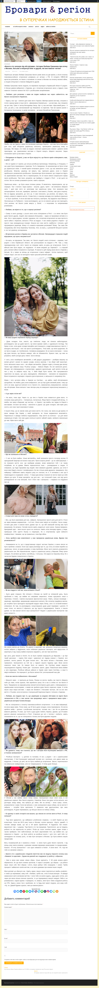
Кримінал (72, 175)
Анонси (30, 26)
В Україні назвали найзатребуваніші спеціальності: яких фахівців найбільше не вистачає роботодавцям (81, 143)
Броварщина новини (75, 159)
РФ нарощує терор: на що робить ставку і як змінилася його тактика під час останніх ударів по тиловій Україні (82, 122)
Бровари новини (74, 157)
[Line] (42, 891)
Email (6, 938)
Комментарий (8, 907)
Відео (42, 26)
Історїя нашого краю (20, 26)
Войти (38, 1)
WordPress (30, 982)
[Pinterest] (24, 891)
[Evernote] (54, 891)
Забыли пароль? (47, 1)
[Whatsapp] (27, 891)
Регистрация (56, 1)
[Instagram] (48, 891)
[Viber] (36, 891)
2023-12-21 (14, 71)
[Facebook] (14, 891)
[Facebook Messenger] (30, 891)
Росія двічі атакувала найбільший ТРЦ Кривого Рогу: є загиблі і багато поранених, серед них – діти (81, 87)
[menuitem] (1, 1)
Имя (5, 929)
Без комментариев (23, 71)
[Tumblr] (45, 891)
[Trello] (33, 891)
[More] (57, 891)
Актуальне (7, 63)
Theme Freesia (24, 982)
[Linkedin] (20, 891)
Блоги (37, 26)
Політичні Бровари (75, 161)
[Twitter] (17, 891)
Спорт (71, 171)
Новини (7, 26)
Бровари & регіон (9, 983)
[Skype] (39, 891)
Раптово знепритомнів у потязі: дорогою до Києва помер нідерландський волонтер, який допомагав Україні (82, 79)
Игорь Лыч (7, 71)
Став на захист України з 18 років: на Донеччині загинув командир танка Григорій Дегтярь (81, 114)
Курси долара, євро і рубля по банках (77, 209)
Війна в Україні (50, 26)
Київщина (72, 162)
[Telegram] (51, 891)
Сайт (5, 947)
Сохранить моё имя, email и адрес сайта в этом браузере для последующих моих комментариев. (30, 959)
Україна (72, 164)
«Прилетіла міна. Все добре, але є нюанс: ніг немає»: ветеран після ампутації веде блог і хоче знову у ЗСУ (82, 58)
